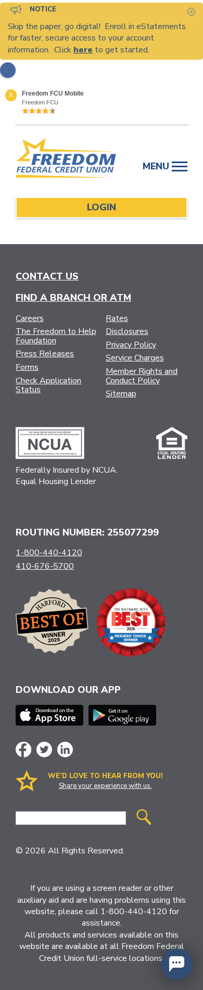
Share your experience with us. (105, 786)
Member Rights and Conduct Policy (141, 376)
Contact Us (47, 276)
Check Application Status (48, 385)
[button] (177, 964)
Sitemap (121, 393)
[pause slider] (8, 70)
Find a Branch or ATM (73, 297)
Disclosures (127, 331)
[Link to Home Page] (66, 160)
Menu (157, 166)
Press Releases (45, 353)
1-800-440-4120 (49, 552)
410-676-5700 (45, 566)
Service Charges (135, 358)
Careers (30, 318)
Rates (117, 318)
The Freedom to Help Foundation (56, 336)
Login (101, 207)
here (83, 50)
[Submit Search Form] (143, 818)
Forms (27, 367)
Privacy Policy (131, 345)
